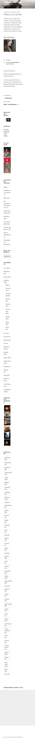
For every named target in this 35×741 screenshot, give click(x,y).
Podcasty (6, 366)
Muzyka (6, 352)
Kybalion (6, 340)
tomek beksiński (7, 630)
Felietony (6, 280)
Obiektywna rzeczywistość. (7, 192)
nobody (7, 567)
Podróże (8, 304)
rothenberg (15, 62)
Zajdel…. (6, 187)
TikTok (5, 136)
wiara (6, 636)
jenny (6, 531)
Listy (5, 343)
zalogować (13, 74)
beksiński (7, 458)
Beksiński (6, 271)
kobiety (7, 539)
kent (7, 535)
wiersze (7, 641)
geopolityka (8, 506)
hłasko (6, 521)
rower (6, 615)
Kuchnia (6, 336)
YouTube (6, 129)
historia (7, 516)
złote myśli (10, 64)
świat (6, 670)
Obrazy (6, 357)
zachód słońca (7, 647)
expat (19, 12)
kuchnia (7, 544)
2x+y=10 (6, 268)
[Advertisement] (17, 708)
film (7, 502)
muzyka (7, 557)
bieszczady (8, 463)
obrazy (6, 577)
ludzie (6, 549)
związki (7, 658)
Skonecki (6, 378)
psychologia (8, 605)
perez (7, 586)
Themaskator (12, 2)
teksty (6, 620)
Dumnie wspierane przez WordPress (13, 737)
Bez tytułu (6, 198)
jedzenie (7, 526)
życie (7, 674)
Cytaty (8, 60)
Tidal (5, 133)
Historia (8, 299)
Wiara (7, 327)
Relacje (8, 317)
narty (6, 562)
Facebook (6, 131)
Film (5, 333)
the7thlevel (8, 625)
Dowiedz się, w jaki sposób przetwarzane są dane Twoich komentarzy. (13, 84)
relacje (6, 610)
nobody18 (7, 572)
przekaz (7, 600)
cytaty (8, 62)
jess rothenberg (9, 37)
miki (7, 553)
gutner (6, 511)
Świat (7, 322)
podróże (7, 590)
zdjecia (7, 653)
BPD (7, 285)
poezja (6, 595)
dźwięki (7, 483)
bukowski (7, 468)
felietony (7, 498)
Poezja (5, 375)
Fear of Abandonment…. (7, 235)
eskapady (7, 493)
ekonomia (7, 488)
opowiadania (8, 582)
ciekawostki (8, 473)
